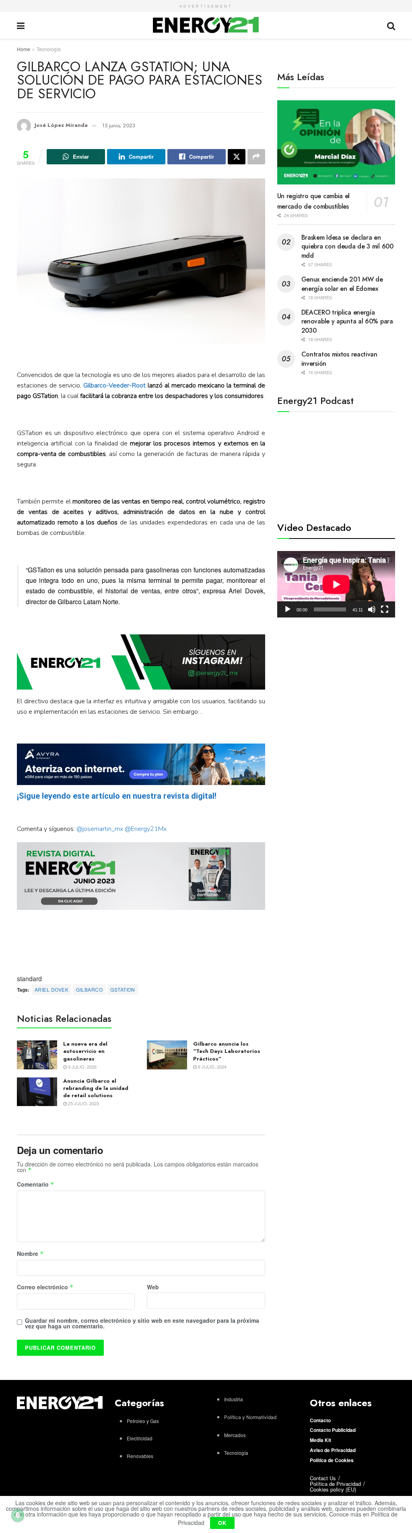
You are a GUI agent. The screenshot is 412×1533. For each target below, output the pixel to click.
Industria (233, 1399)
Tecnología (49, 49)
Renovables (140, 1455)
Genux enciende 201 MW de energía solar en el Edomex (342, 284)
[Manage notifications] (17, 1515)
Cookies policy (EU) (333, 1489)
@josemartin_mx (99, 829)
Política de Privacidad (335, 1483)
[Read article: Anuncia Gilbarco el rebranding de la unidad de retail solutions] (37, 1091)
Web (153, 1287)
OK (222, 1523)
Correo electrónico (45, 1287)
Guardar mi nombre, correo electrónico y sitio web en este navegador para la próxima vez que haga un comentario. (142, 1323)
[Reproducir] (288, 609)
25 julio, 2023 (83, 1103)
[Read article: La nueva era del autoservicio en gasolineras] (37, 1054)
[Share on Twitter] (236, 156)
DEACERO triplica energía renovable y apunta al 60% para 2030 (347, 321)
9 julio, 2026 (82, 1066)
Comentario (35, 1184)
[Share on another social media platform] (256, 156)
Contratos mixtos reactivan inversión (339, 359)
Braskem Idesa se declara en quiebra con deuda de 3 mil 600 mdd (347, 246)
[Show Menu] (21, 25)
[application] (336, 584)
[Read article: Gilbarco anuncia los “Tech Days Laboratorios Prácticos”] (167, 1054)
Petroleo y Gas (143, 1420)
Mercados (235, 1434)
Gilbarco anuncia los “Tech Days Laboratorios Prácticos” (226, 1051)
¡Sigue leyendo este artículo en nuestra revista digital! (116, 796)
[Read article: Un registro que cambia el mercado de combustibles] (336, 142)
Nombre (30, 1254)
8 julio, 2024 (212, 1066)
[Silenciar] (372, 609)
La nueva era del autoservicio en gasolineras (85, 1051)
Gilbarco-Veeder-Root (114, 385)
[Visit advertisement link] (141, 662)
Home (23, 49)
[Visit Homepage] (206, 25)
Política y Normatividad (250, 1417)
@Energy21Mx (146, 829)
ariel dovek (51, 989)
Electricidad (139, 1438)
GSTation (122, 989)
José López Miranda (61, 125)
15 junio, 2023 (118, 125)
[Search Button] (391, 25)
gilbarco (89, 989)
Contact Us (323, 1478)
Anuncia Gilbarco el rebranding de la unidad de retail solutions (95, 1088)
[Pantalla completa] (385, 609)
